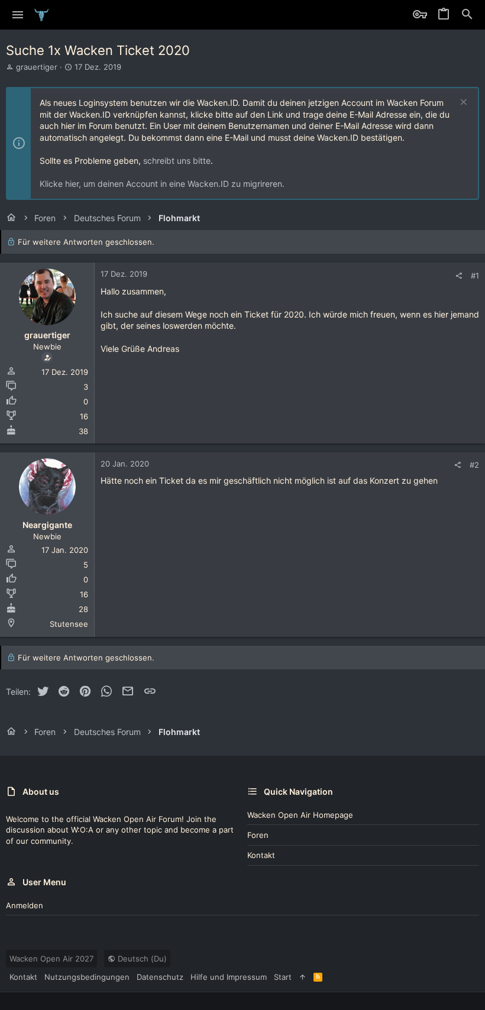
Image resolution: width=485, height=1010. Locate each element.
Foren (258, 835)
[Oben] (302, 977)
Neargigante (47, 525)
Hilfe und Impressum (228, 977)
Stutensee (69, 624)
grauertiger (36, 67)
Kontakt (261, 855)
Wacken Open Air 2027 (51, 958)
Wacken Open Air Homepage (300, 815)
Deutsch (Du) (141, 958)
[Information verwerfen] (462, 103)
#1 (475, 275)
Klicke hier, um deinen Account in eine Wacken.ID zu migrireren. (162, 184)
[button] (18, 14)
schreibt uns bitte (177, 161)
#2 (474, 465)
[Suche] (467, 14)
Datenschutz (160, 977)
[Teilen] (459, 275)
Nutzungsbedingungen (87, 977)
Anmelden (24, 905)
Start (283, 977)
